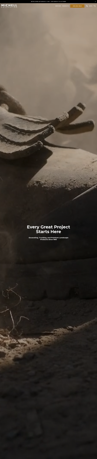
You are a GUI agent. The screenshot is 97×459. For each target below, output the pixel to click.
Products (65, 6)
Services (58, 6)
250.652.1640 (77, 6)
